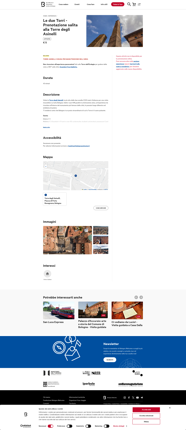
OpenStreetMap (93, 189)
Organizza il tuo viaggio (77, 400)
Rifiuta (146, 422)
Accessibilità (124, 403)
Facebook (129, 397)
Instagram (125, 397)
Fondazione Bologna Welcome (53, 400)
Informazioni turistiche (77, 397)
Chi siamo (46, 397)
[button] (45, 163)
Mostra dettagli (118, 426)
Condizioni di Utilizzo (133, 403)
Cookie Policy (115, 403)
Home (45, 16)
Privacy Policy (107, 403)
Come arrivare (101, 208)
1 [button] (75, 176)
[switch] (69, 426)
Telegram (142, 397)
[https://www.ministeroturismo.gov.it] (52, 376)
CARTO (106, 189)
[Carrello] (134, 4)
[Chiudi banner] (169, 407)
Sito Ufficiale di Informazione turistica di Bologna (50, 4)
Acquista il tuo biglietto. (68, 67)
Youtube (137, 397)
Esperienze (52, 16)
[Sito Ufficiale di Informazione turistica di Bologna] (43, 4)
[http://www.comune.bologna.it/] (89, 387)
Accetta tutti (146, 409)
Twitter (133, 397)
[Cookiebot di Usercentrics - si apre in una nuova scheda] (25, 426)
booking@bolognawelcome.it (79, 146)
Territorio (72, 403)
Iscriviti (110, 360)
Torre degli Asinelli (56, 100)
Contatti (46, 403)
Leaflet (85, 189)
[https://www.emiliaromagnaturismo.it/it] (130, 387)
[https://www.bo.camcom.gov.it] (51, 387)
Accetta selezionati (146, 416)
